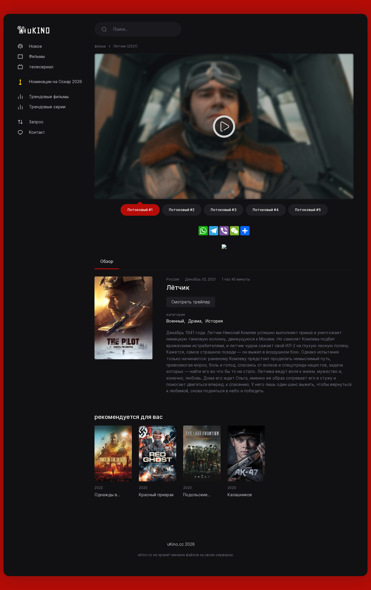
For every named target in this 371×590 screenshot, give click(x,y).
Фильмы (37, 56)
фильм (100, 46)
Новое (35, 46)
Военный (175, 320)
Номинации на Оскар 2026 (55, 81)
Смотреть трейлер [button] (190, 301)
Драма (194, 320)
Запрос (36, 121)
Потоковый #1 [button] (140, 210)
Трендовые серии (47, 106)
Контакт (37, 132)
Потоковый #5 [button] (308, 210)
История (214, 320)
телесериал (41, 66)
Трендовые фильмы (49, 96)
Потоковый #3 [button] (224, 210)
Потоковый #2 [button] (181, 210)
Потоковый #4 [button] (266, 210)
